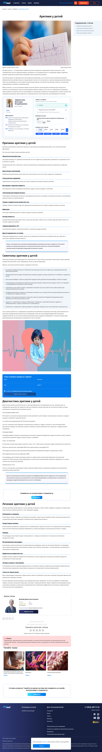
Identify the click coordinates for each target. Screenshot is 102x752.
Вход (94, 3)
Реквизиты (50, 731)
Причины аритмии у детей (84, 26)
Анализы (36, 3)
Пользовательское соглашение (56, 726)
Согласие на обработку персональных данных (60, 729)
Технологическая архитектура (55, 734)
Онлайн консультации (28, 711)
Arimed (4, 9)
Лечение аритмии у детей (84, 33)
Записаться (83, 3)
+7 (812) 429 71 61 (92, 707)
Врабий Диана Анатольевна (28, 599)
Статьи (24, 3)
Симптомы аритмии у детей (84, 28)
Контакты (49, 721)
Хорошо (41, 746)
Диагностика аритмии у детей (85, 30)
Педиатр (15, 9)
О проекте (16, 3)
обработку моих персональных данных (22, 391)
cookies (44, 742)
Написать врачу (28, 611)
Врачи (30, 3)
